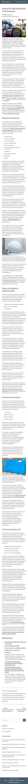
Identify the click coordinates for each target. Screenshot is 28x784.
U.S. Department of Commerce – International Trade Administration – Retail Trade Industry (14, 663)
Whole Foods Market (13, 219)
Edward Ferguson (8, 14)
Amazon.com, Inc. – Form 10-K (12, 650)
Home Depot (16, 95)
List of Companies (19, 780)
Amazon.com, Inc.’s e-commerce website (15, 648)
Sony (3, 108)
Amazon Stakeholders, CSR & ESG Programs (21, 709)
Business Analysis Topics (14, 782)
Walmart (6, 95)
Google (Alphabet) (11, 98)
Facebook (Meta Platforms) (14, 108)
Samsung (6, 100)
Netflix (18, 107)
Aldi (21, 95)
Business (9, 690)
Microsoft (22, 98)
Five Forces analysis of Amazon (12, 113)
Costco (10, 95)
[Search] (24, 720)
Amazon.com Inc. (9, 693)
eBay (3, 97)
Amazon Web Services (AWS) (12, 645)
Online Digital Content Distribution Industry (14, 699)
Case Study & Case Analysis (19, 693)
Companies (23, 2)
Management (14, 690)
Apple (18, 98)
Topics (18, 2)
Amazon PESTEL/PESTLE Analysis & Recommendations (8, 709)
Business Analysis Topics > (8, 728)
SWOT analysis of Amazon (10, 280)
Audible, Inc (8, 652)
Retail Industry (5, 701)
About (6, 780)
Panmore (7, 2)
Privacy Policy (11, 780)
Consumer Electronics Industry (8, 695)
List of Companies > (6, 731)
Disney (22, 107)
